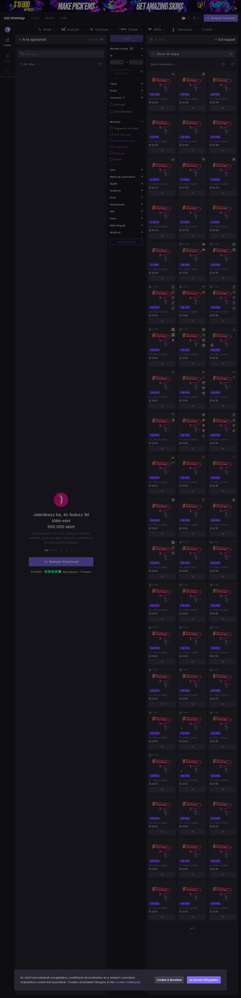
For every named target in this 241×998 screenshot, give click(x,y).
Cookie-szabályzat (128, 982)
